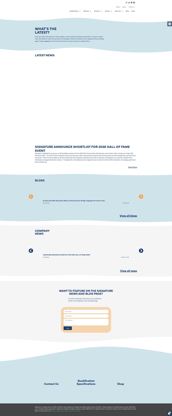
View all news (128, 270)
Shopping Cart (113, 7)
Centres (107, 11)
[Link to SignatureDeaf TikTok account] (129, 2)
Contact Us (131, 7)
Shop (133, 11)
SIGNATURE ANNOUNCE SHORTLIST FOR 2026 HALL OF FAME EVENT (82, 148)
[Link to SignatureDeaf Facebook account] (134, 2)
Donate (118, 7)
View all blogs (128, 215)
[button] (31, 196)
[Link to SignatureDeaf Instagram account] (126, 2)
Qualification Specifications (86, 382)
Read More (132, 167)
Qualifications (74, 11)
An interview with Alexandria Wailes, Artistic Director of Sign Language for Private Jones (74, 201)
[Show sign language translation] (169, 413)
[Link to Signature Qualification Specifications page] (86, 370)
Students (86, 11)
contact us (47, 41)
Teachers (97, 11)
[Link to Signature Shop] (120, 370)
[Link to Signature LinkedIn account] (131, 2)
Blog (127, 11)
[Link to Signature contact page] (51, 370)
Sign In (124, 7)
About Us (118, 11)
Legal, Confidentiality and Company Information (66, 411)
